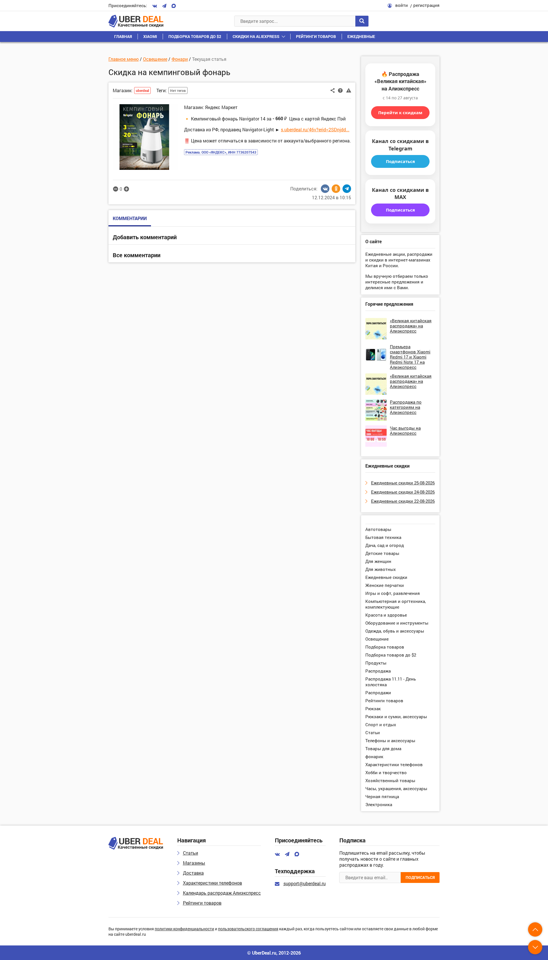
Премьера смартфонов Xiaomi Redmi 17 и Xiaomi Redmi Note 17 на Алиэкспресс (410, 357)
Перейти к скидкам (400, 112)
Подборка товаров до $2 (194, 36)
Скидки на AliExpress (256, 36)
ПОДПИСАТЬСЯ (420, 877)
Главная (123, 36)
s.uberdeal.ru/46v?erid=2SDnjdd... (315, 129)
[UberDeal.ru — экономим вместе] (135, 21)
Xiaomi (150, 36)
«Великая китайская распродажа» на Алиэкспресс (411, 325)
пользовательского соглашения (248, 929)
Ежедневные (361, 36)
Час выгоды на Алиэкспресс (405, 430)
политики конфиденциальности (184, 929)
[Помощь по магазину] (340, 90)
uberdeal (142, 90)
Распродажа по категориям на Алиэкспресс (406, 407)
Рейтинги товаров (316, 36)
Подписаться (400, 161)
